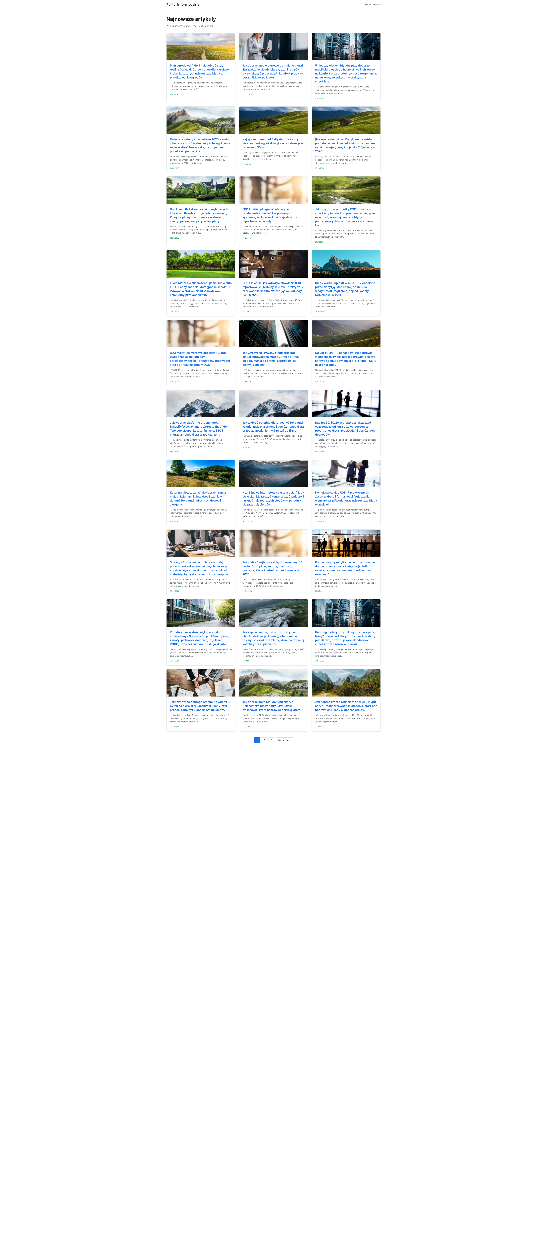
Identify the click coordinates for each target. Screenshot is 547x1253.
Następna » (284, 740)
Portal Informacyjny (182, 4)
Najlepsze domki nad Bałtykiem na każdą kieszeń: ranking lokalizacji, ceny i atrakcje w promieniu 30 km (273, 143)
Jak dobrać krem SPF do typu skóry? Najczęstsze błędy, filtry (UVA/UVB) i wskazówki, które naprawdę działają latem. (271, 706)
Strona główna (373, 4)
